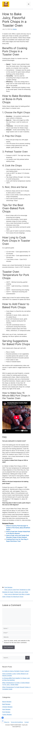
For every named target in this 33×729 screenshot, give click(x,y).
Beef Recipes (6, 704)
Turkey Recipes (7, 714)
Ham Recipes (6, 709)
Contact (26, 722)
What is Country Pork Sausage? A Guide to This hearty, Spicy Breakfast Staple (18, 527)
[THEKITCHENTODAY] (5, 4)
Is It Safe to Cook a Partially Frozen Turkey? (15, 671)
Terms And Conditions (17, 722)
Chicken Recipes (7, 707)
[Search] (27, 658)
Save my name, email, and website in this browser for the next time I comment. (17, 641)
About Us (6, 722)
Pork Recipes (8, 587)
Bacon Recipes (6, 701)
